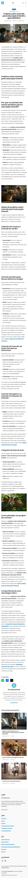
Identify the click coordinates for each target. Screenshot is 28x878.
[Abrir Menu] (13, 2)
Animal (14, 9)
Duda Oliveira (5, 867)
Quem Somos (5, 842)
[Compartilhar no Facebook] (7, 680)
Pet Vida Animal (9, 871)
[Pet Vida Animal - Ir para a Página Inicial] (2, 3)
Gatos (3, 821)
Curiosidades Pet (6, 831)
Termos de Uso (5, 839)
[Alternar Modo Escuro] (26, 3)
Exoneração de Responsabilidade (10, 847)
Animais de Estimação (7, 826)
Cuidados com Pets (6, 828)
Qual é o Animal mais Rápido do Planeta (13, 757)
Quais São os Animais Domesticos (11, 781)
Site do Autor (14, 702)
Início (11, 11)
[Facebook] (2, 861)
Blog (14, 11)
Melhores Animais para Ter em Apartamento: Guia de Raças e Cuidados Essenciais (13, 732)
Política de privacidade (7, 844)
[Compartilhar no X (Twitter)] (11, 680)
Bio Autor (3, 849)
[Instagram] (5, 861)
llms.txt (3, 852)
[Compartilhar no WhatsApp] (2, 680)
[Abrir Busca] (23, 3)
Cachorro (4, 818)
